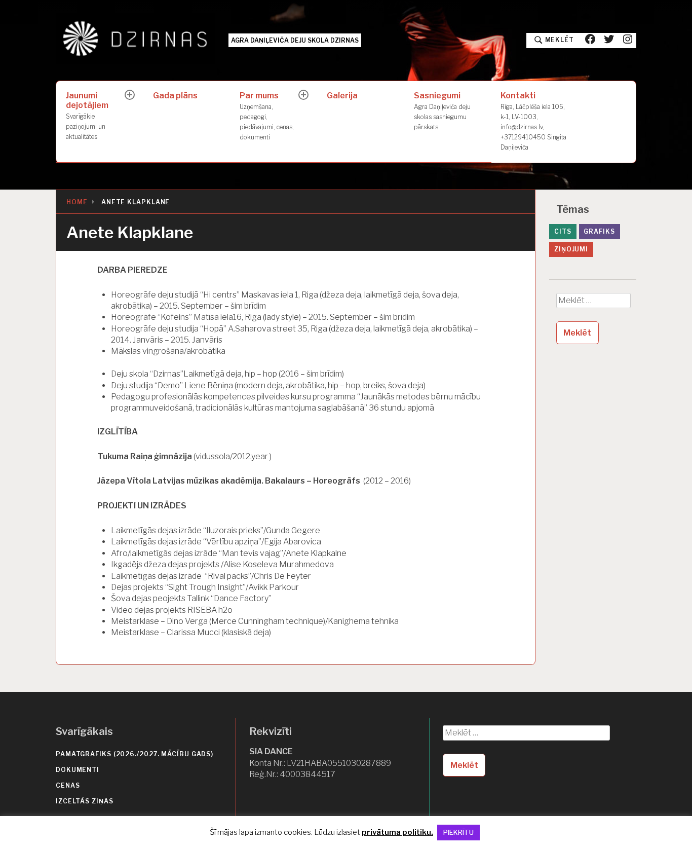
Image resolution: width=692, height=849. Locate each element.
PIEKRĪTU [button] (458, 832)
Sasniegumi (442, 111)
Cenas (68, 785)
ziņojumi (571, 249)
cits (562, 231)
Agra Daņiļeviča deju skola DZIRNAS (295, 40)
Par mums (267, 115)
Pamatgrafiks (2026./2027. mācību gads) (134, 754)
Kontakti (533, 121)
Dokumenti (77, 769)
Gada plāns (175, 95)
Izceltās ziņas (84, 801)
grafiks (599, 231)
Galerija (342, 95)
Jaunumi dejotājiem (87, 115)
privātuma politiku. (397, 832)
